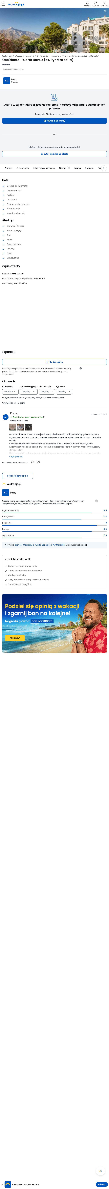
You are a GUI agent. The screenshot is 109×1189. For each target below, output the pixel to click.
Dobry (13, 79)
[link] (16, 4)
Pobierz (101, 1184)
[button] (54, 121)
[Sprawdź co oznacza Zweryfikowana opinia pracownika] (44, 417)
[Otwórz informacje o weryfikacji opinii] (80, 368)
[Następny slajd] (104, 168)
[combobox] (8, 391)
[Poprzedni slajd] (5, 168)
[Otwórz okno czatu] (100, 1170)
